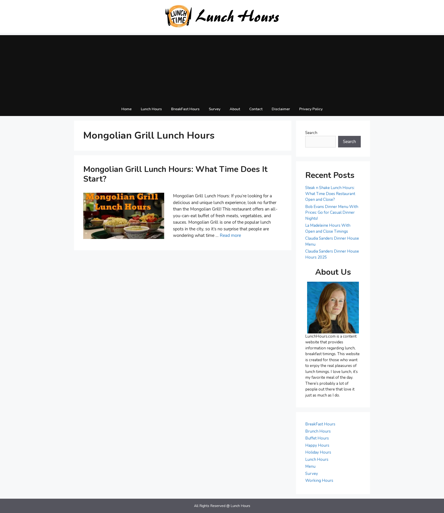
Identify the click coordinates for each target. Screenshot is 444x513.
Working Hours (319, 480)
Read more (230, 235)
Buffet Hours (317, 438)
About (235, 109)
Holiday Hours (318, 452)
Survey (214, 109)
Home (126, 109)
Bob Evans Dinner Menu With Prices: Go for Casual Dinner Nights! (331, 212)
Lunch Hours (151, 109)
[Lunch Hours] (222, 16)
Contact (255, 109)
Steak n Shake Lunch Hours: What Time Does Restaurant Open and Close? (330, 193)
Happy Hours (317, 445)
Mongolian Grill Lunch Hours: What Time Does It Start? (175, 174)
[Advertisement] (222, 67)
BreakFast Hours (185, 109)
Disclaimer (281, 109)
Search (311, 132)
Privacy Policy (311, 109)
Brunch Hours (318, 431)
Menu (310, 466)
